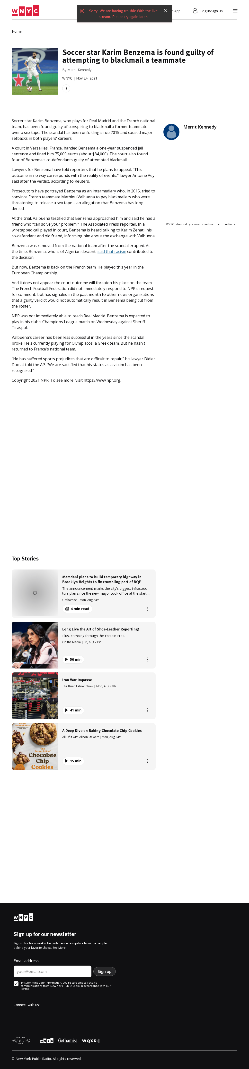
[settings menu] (235, 11)
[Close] (165, 10)
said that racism (112, 251)
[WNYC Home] (25, 10)
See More (59, 948)
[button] (84, 593)
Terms (25, 988)
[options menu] (66, 88)
